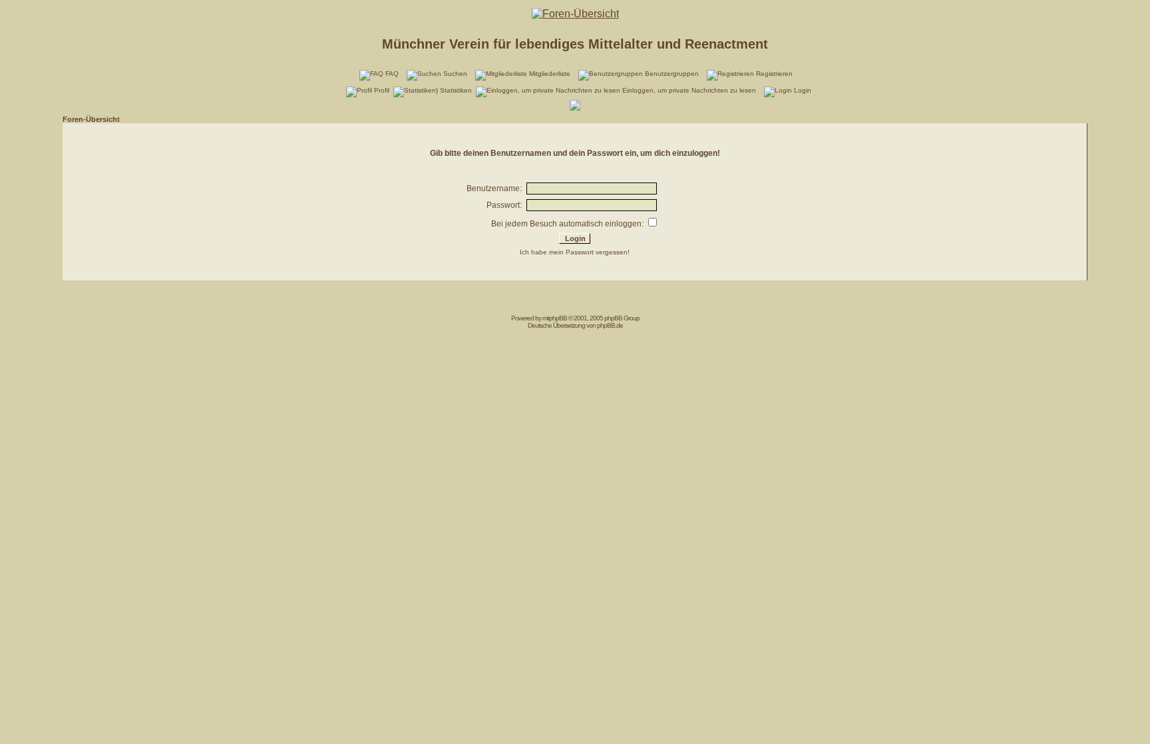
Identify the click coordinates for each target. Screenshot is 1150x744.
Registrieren (774, 73)
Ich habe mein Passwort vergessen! (575, 252)
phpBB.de (610, 325)
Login (802, 90)
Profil (381, 90)
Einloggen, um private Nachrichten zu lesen (689, 90)
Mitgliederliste (549, 73)
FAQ (392, 73)
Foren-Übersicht (91, 119)
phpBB (558, 318)
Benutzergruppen (672, 73)
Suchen (455, 73)
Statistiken (456, 90)
